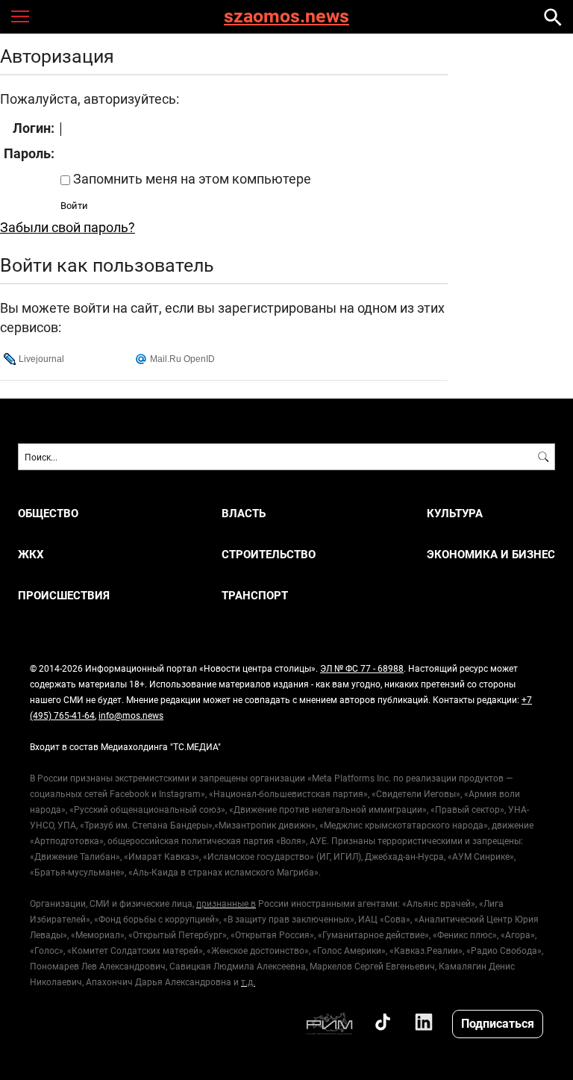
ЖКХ (31, 554)
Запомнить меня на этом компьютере (190, 178)
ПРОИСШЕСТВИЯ (64, 595)
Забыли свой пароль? (67, 227)
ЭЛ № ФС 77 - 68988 (362, 668)
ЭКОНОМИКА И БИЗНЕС (491, 554)
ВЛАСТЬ (244, 513)
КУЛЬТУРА (455, 513)
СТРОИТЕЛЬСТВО (269, 554)
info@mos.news (130, 715)
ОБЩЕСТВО (48, 513)
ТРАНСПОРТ (255, 595)
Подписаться (497, 1023)
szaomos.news (286, 17)
